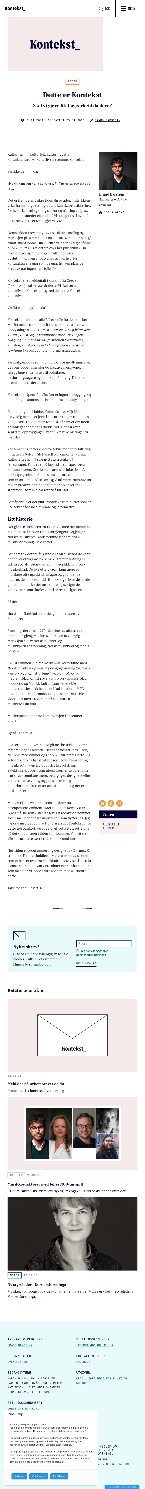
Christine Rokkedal (23, 1408)
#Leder (108, 828)
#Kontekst (111, 824)
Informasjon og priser (94, 1345)
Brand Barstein (20, 1345)
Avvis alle (19, 1476)
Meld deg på (86, 963)
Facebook (83, 1361)
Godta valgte (38, 1476)
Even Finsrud (18, 1361)
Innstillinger (59, 1476)
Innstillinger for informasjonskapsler (122, 1487)
